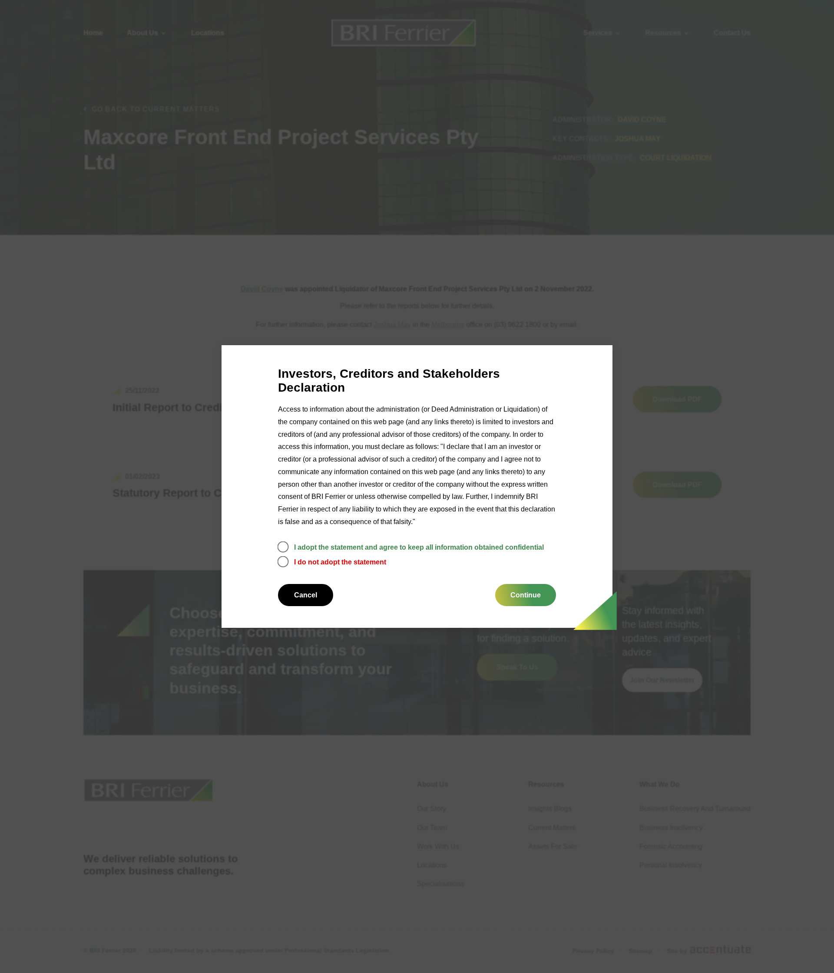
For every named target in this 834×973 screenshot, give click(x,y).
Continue (525, 595)
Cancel (305, 595)
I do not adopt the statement (340, 562)
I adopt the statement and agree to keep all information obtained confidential (419, 547)
